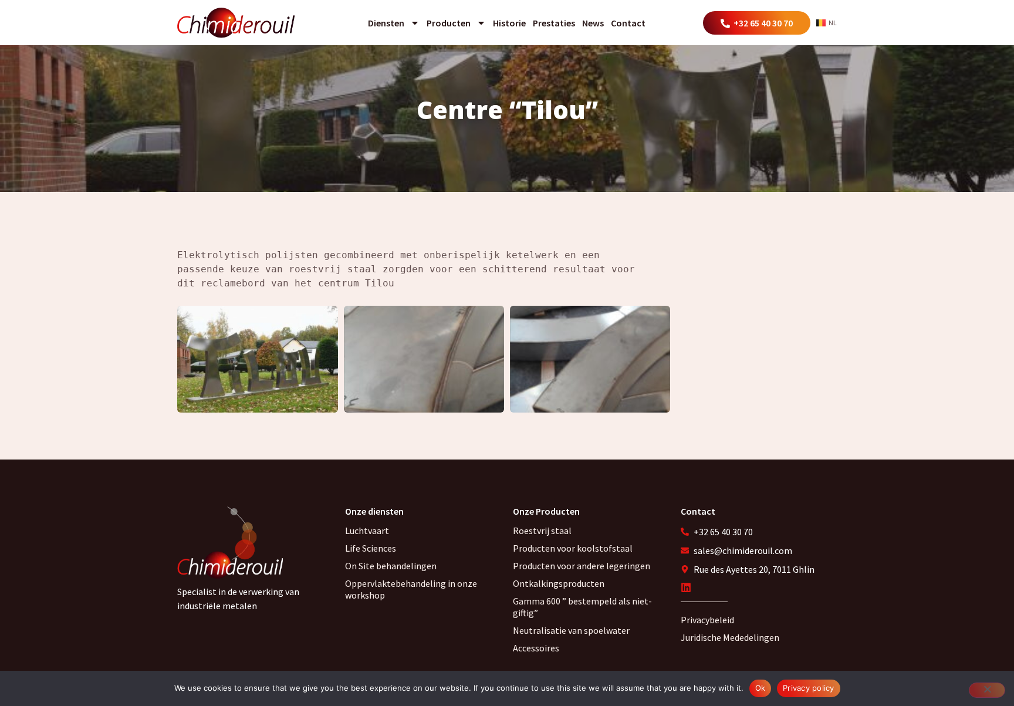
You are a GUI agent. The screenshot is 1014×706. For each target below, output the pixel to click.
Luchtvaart (367, 530)
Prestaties (554, 23)
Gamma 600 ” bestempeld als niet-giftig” (582, 607)
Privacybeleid (707, 620)
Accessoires (536, 648)
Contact (628, 23)
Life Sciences (370, 548)
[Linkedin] (686, 587)
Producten (449, 23)
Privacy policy (808, 688)
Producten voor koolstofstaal (573, 548)
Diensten (386, 23)
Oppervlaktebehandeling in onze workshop (411, 589)
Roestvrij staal (542, 530)
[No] (987, 690)
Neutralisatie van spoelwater (571, 630)
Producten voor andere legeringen (581, 566)
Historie (509, 23)
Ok (760, 688)
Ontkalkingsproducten (558, 583)
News (593, 23)
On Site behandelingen (391, 566)
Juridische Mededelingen (730, 637)
